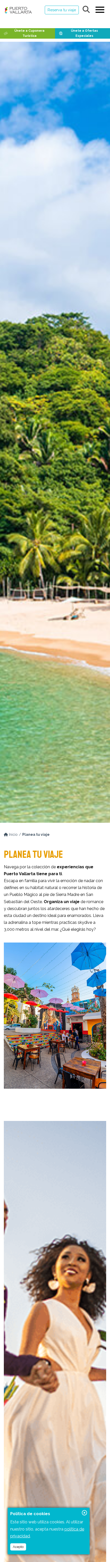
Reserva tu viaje (62, 10)
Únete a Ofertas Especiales (84, 33)
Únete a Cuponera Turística (29, 33)
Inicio (13, 834)
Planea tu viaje (36, 834)
